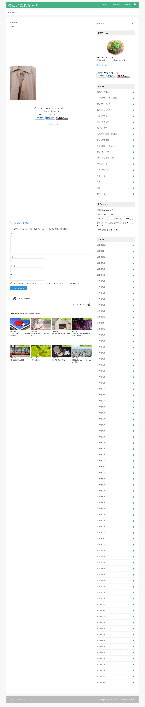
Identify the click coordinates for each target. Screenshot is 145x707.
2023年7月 (101, 419)
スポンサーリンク (51, 124)
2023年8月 (101, 413)
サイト (12, 275)
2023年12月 (101, 389)
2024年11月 (101, 323)
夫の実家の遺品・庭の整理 (107, 134)
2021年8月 (101, 556)
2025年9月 (101, 263)
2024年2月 (101, 377)
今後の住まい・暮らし (105, 146)
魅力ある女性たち (104, 92)
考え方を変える (103, 164)
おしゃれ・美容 (103, 152)
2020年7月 (101, 634)
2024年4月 (101, 365)
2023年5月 (101, 431)
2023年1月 (101, 455)
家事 (98, 182)
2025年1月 (101, 311)
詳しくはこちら (102, 65)
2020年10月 (101, 616)
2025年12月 (101, 245)
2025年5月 (101, 287)
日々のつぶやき (103, 170)
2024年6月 (101, 353)
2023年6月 (101, 425)
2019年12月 (101, 676)
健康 (98, 188)
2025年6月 (101, 281)
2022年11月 (101, 467)
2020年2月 (101, 664)
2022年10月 (101, 473)
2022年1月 (101, 527)
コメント (13, 234)
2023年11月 (101, 395)
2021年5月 (101, 574)
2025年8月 (101, 269)
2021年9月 (101, 550)
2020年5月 (101, 646)
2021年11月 (101, 539)
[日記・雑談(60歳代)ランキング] (62, 118)
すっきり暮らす (103, 122)
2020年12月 (101, 604)
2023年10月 (101, 401)
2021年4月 (101, 580)
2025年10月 (101, 257)
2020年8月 (101, 628)
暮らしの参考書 (103, 140)
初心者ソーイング (104, 104)
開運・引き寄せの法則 (105, 158)
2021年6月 (101, 568)
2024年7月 (101, 347)
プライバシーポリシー (17, 700)
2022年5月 (101, 503)
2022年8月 (101, 485)
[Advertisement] (51, 47)
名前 (12, 257)
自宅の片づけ (102, 116)
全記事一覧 (127, 4)
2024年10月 (101, 329)
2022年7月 (101, 491)
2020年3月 (101, 658)
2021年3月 (101, 586)
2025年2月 (101, 305)
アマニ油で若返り (103, 230)
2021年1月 (101, 598)
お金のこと (101, 194)
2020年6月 (101, 640)
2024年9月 (101, 335)
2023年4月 (101, 437)
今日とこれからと (23, 5)
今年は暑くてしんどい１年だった (109, 219)
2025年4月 (101, 293)
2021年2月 (101, 592)
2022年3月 (101, 515)
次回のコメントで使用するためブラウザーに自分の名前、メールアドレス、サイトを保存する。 (46, 283)
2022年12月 (101, 461)
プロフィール (115, 4)
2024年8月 (101, 341)
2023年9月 (101, 407)
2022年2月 (101, 521)
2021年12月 (101, 533)
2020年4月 (101, 652)
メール (13, 266)
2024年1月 (101, 383)
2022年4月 (101, 509)
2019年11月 (101, 682)
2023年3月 (101, 443)
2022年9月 (101, 479)
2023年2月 (101, 449)
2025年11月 (101, 251)
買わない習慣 (102, 128)
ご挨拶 (99, 210)
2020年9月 (101, 622)
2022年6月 (101, 497)
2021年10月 (101, 545)
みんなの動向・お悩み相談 (107, 98)
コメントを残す (21, 223)
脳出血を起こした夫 (104, 110)
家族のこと (101, 176)
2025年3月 (101, 299)
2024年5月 (101, 359)
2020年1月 (101, 670)
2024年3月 (101, 371)
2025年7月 (101, 275)
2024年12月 (101, 317)
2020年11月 (101, 610)
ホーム (104, 4)
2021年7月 (101, 562)
